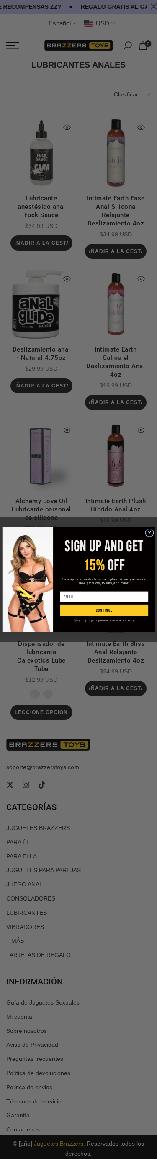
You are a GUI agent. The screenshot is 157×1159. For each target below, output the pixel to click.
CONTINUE (103, 610)
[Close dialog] (149, 532)
